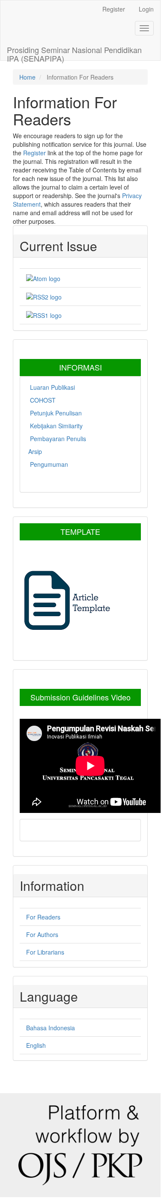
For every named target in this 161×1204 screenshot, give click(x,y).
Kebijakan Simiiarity (55, 425)
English (36, 1045)
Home (27, 77)
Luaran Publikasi (51, 387)
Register (113, 9)
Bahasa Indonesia (50, 1027)
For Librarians (45, 952)
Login (146, 9)
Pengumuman (48, 464)
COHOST (42, 400)
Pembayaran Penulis (57, 438)
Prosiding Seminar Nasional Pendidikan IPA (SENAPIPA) (74, 52)
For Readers (43, 917)
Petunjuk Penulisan (55, 413)
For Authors (42, 934)
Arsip (35, 451)
